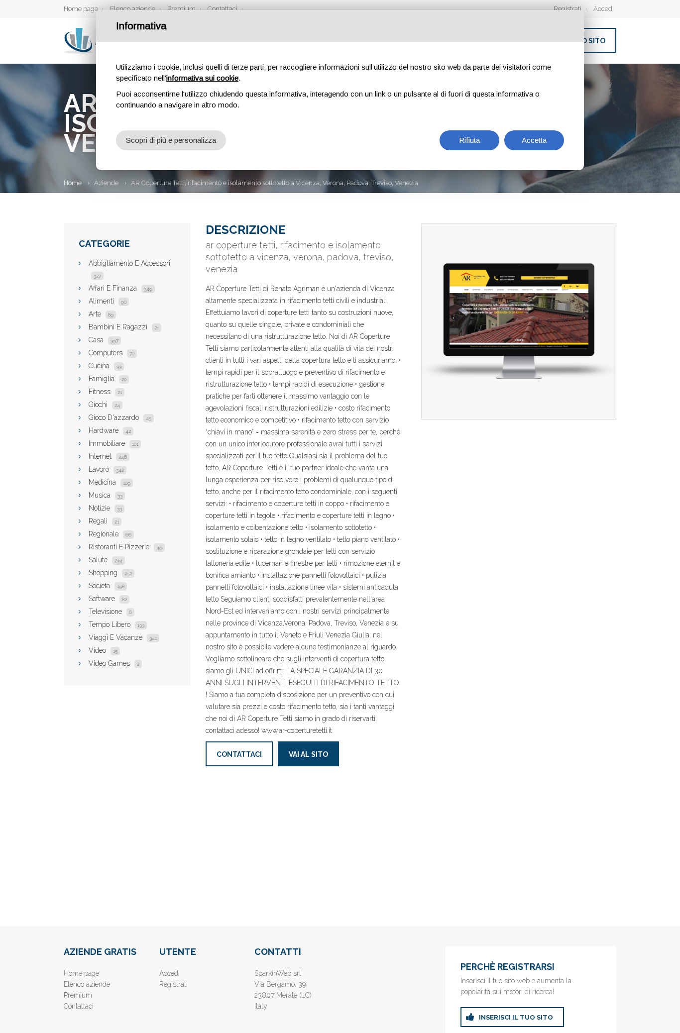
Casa (103, 340)
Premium (181, 8)
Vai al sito (308, 754)
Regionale (110, 534)
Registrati (567, 8)
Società (106, 586)
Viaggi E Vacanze (123, 637)
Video (103, 650)
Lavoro (106, 469)
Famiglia (107, 379)
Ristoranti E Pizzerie (125, 547)
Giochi (104, 405)
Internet (108, 456)
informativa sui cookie (202, 78)
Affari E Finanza (120, 288)
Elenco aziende (132, 8)
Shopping (110, 573)
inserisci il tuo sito (516, 1017)
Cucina (105, 366)
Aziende (106, 183)
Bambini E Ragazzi (124, 327)
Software (108, 599)
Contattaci (222, 8)
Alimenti (107, 301)
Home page (81, 8)
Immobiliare (113, 443)
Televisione (110, 612)
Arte (101, 314)
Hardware (110, 430)
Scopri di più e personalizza (171, 140)
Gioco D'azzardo (120, 417)
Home (73, 183)
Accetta (534, 140)
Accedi (603, 8)
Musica (105, 495)
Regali (104, 521)
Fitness (105, 392)
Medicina (109, 482)
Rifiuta (469, 140)
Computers (111, 353)
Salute (105, 560)
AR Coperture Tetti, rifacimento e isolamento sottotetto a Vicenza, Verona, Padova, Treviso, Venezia (274, 183)
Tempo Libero (116, 624)
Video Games (114, 663)
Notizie (105, 508)
